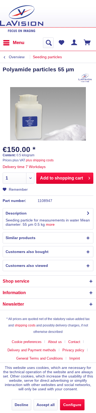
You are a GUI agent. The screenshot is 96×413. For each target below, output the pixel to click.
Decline (21, 405)
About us (55, 342)
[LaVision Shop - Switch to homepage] (21, 18)
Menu (18, 42)
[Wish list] (61, 42)
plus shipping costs (40, 160)
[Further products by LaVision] (85, 78)
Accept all (46, 405)
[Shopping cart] (87, 42)
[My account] (74, 42)
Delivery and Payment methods (31, 350)
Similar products (20, 238)
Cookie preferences (27, 342)
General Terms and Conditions (39, 358)
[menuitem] (13, 42)
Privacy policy (73, 350)
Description (16, 213)
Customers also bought (27, 252)
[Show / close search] (48, 42)
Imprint (74, 358)
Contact (74, 342)
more (50, 224)
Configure (72, 405)
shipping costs (25, 325)
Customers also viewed (27, 265)
